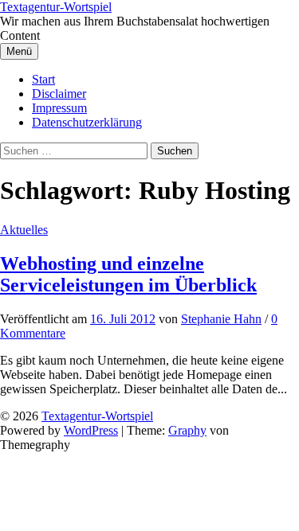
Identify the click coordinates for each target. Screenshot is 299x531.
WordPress (91, 430)
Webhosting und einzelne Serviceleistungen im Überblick (128, 274)
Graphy (187, 430)
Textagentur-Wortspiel (56, 7)
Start (43, 79)
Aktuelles (24, 229)
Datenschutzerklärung (87, 122)
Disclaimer (59, 93)
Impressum (59, 108)
